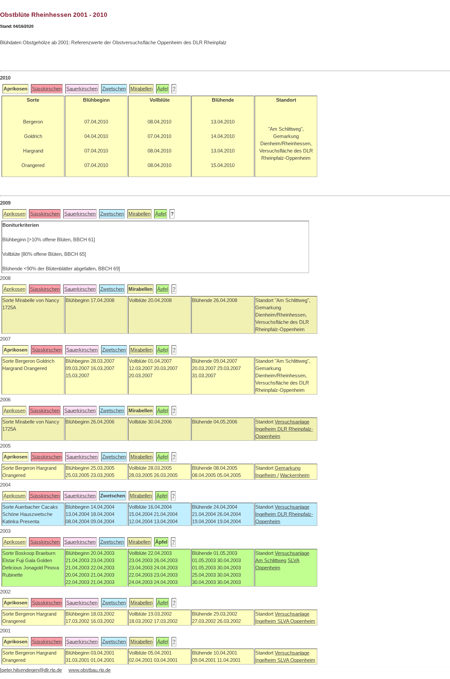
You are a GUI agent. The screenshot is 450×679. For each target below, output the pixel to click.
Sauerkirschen (82, 88)
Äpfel (162, 88)
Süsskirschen (47, 88)
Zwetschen (114, 88)
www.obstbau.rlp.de (90, 670)
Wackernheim (295, 475)
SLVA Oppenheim (296, 621)
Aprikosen (14, 214)
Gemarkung (287, 468)
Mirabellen (141, 88)
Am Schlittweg (270, 560)
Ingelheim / (267, 475)
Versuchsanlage (292, 421)
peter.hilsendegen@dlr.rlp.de (31, 670)
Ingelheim (266, 429)
